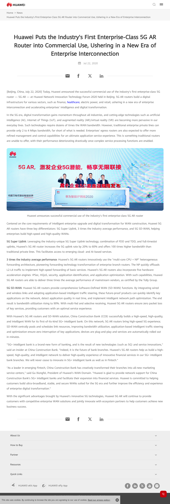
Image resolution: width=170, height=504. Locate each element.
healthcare (73, 102)
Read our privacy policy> (99, 500)
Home (10, 12)
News (20, 12)
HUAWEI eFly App (57, 485)
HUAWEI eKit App (27, 485)
